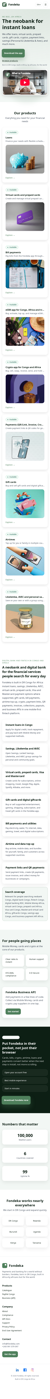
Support (6, 1322)
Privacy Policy (8, 1326)
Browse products (10, 60)
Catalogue (7, 1290)
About (5, 1311)
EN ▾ (38, 4)
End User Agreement (12, 1330)
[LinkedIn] (17, 1370)
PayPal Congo (8, 1294)
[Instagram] (32, 1370)
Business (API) (8, 1298)
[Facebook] (25, 1370)
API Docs (6, 1319)
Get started (13, 1011)
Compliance (7, 1315)
